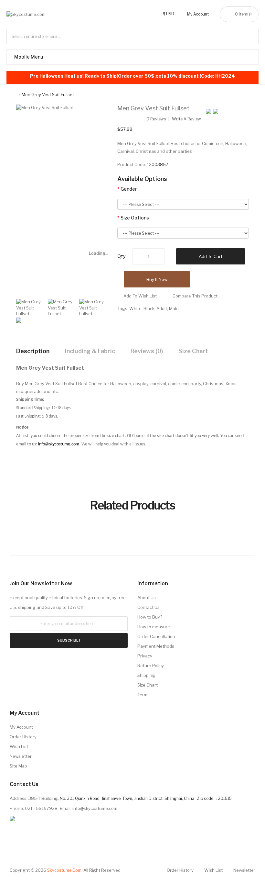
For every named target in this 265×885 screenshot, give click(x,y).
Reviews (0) (147, 351)
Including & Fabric (90, 351)
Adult (161, 308)
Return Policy (150, 665)
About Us (146, 597)
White (135, 308)
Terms (143, 694)
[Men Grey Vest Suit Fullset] (30, 307)
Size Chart (193, 351)
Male (174, 308)
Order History (23, 736)
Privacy (144, 655)
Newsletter (21, 756)
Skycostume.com (64, 870)
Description (32, 351)
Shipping (146, 675)
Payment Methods (155, 646)
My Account (21, 727)
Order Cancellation (156, 636)
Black (148, 308)
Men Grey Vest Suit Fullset (48, 94)
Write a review (186, 119)
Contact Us (148, 607)
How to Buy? (149, 617)
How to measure (153, 626)
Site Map (18, 765)
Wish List (19, 746)
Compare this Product (195, 295)
